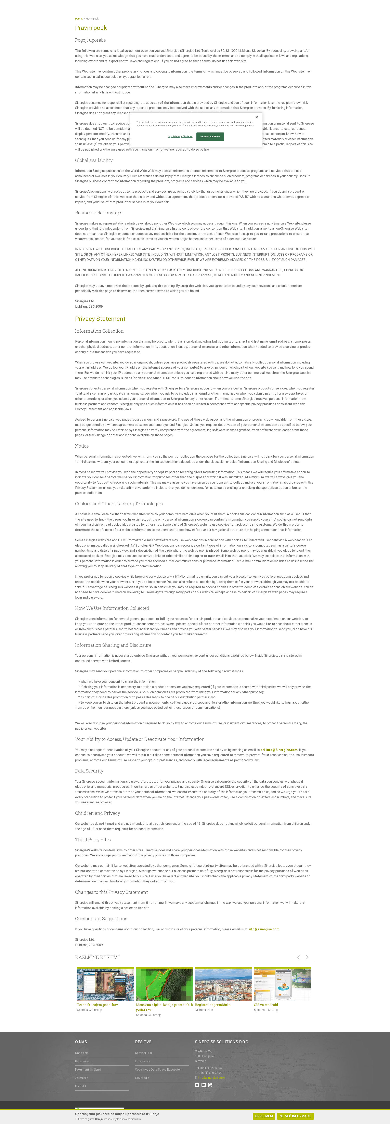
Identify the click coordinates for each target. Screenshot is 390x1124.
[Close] (256, 117)
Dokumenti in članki (88, 1069)
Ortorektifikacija (267, 1004)
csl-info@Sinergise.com (279, 750)
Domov (79, 18)
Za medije (81, 1078)
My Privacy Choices (180, 136)
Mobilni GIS (204, 1004)
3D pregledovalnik (151, 1004)
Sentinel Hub (143, 1053)
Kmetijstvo (142, 1061)
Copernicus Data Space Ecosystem (158, 1069)
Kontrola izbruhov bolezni (98, 1004)
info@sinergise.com (263, 929)
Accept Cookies (210, 136)
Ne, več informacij (295, 1116)
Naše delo (82, 1053)
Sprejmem (264, 1116)
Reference (82, 1061)
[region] (196, 129)
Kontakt (80, 1086)
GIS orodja (142, 1078)
